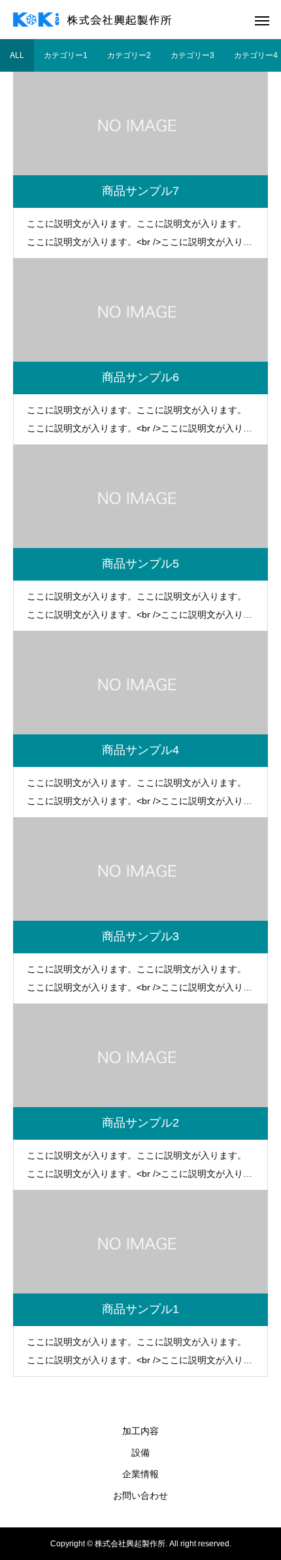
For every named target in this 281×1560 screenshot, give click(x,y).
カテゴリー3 (192, 55)
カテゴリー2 (129, 55)
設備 (140, 1452)
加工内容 (140, 1431)
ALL (17, 55)
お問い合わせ (140, 1495)
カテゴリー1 (66, 55)
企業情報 (140, 1474)
